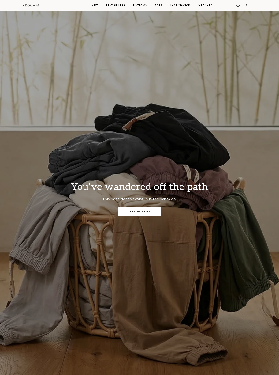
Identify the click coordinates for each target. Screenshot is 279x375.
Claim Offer (101, 216)
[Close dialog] (210, 135)
